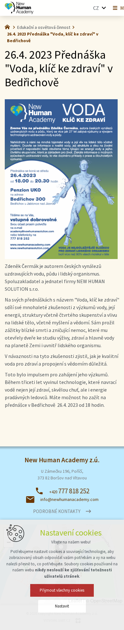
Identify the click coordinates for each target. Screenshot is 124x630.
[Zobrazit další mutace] (103, 8)
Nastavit (62, 606)
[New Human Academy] (9, 26)
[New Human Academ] (19, 8)
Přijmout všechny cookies (62, 590)
